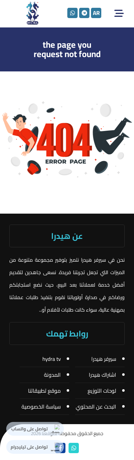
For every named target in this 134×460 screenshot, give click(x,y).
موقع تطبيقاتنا (44, 391)
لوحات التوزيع (102, 391)
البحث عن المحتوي (96, 407)
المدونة (52, 375)
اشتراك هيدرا (102, 375)
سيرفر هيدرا (103, 359)
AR (96, 13)
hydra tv (51, 359)
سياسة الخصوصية (41, 407)
